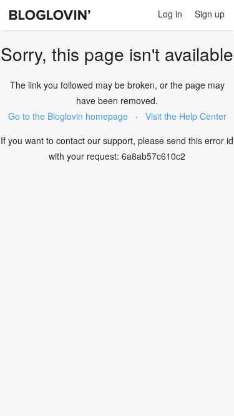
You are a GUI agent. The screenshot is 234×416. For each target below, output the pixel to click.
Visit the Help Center (186, 116)
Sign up (210, 13)
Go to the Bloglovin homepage (68, 116)
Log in (170, 13)
